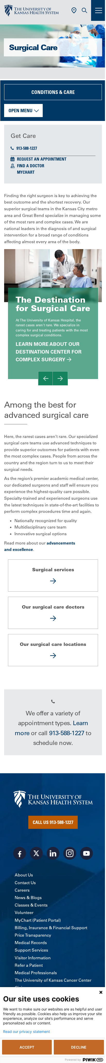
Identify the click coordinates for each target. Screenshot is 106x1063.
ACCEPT (27, 1047)
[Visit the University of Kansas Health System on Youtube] (86, 853)
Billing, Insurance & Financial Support (51, 927)
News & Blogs (28, 897)
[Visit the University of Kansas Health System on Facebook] (19, 853)
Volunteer (24, 912)
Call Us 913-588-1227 (53, 822)
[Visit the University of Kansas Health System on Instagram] (69, 853)
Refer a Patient (29, 965)
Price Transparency (33, 935)
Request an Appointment (41, 159)
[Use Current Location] (74, 10)
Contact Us (25, 882)
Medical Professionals (36, 972)
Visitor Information (33, 957)
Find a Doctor (30, 165)
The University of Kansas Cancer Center (53, 980)
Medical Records (31, 942)
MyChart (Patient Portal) (38, 920)
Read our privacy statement (26, 1032)
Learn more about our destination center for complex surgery (49, 352)
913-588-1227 (26, 148)
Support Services (31, 950)
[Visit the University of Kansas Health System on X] (36, 853)
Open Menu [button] (20, 110)
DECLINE (78, 1047)
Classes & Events (31, 905)
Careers (22, 890)
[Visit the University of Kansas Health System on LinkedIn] (53, 853)
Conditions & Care (53, 92)
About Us (24, 874)
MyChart (25, 172)
